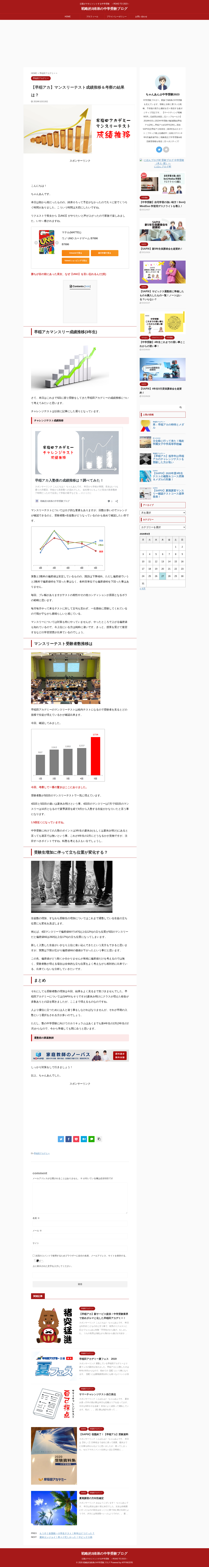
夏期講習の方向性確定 (91, 1498)
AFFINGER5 (127, 1562)
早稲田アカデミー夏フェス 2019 (98, 1359)
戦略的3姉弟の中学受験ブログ (104, 9)
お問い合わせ (141, 16)
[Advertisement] (104, 42)
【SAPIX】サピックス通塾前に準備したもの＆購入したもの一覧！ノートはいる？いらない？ (162, 295)
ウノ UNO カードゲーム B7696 (80, 238)
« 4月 (143, 588)
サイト (36, 1243)
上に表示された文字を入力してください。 (53, 1266)
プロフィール (92, 16)
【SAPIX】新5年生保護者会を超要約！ (161, 248)
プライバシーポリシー (117, 16)
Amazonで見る (75, 253)
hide (87, 286)
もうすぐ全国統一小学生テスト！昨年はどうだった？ (67, 1533)
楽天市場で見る (104, 253)
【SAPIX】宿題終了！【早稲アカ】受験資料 (103, 1434)
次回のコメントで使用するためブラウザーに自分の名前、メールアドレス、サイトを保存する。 (81, 1255)
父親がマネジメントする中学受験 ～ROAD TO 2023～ (105, 1559)
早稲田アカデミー (42, 1153)
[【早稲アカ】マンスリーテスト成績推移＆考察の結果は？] (84, 1139)
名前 (36, 1218)
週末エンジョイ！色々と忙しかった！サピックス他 (65, 1537)
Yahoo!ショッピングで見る (75, 261)
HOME (68, 16)
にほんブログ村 (162, 166)
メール (37, 1230)
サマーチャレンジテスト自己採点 (97, 1394)
